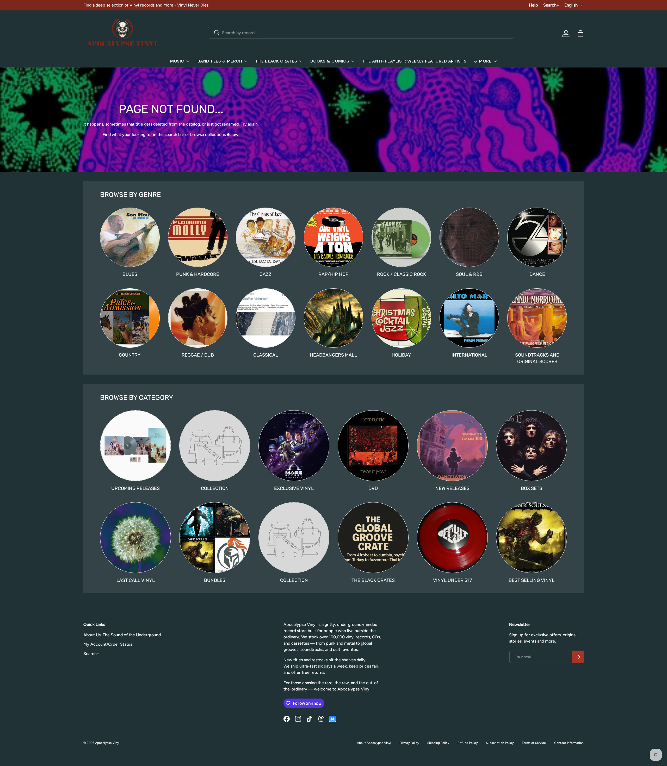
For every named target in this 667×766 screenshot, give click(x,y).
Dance (537, 274)
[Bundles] (215, 537)
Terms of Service (534, 743)
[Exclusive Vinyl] (294, 445)
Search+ (551, 5)
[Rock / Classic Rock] (401, 237)
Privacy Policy (409, 743)
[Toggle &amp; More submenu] (495, 61)
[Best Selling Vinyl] (531, 537)
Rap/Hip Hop (333, 274)
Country (130, 355)
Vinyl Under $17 (452, 580)
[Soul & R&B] (469, 237)
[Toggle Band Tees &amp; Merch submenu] (246, 61)
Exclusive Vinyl (294, 488)
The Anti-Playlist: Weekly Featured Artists (414, 61)
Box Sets (531, 488)
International (469, 355)
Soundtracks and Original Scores (537, 358)
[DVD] (373, 445)
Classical (265, 355)
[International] (469, 318)
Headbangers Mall (333, 355)
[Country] (129, 318)
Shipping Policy (438, 743)
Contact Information (569, 743)
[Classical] (265, 318)
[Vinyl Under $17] (452, 537)
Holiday (401, 355)
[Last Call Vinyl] (135, 537)
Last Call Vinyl (135, 580)
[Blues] (129, 237)
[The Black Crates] (373, 537)
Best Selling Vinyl (531, 580)
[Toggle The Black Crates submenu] (301, 61)
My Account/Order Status (107, 644)
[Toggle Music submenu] (188, 61)
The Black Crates (276, 61)
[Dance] (537, 237)
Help (533, 5)
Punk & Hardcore (197, 274)
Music (177, 61)
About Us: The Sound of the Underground (122, 634)
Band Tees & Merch (219, 61)
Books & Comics (329, 61)
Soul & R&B (469, 274)
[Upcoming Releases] (135, 445)
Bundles (214, 580)
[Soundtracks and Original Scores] (537, 318)
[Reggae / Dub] (197, 318)
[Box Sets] (531, 445)
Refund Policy (468, 743)
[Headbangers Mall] (333, 318)
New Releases (452, 488)
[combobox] (361, 32)
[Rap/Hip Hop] (333, 237)
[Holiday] (401, 318)
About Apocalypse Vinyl (374, 743)
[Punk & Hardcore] (197, 237)
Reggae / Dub (198, 355)
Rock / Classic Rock (401, 274)
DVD (373, 488)
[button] (580, 33)
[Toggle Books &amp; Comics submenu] (353, 61)
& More (482, 61)
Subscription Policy (500, 743)
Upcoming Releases (135, 488)
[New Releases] (452, 445)
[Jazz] (265, 237)
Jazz (265, 274)
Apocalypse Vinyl (107, 743)
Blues (129, 274)
